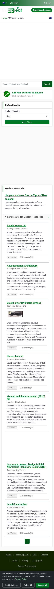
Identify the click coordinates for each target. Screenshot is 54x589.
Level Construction (17, 504)
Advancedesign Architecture (22, 265)
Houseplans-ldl (15, 356)
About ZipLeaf (22, 555)
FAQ (34, 555)
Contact (44, 555)
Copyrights (37, 560)
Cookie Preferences (27, 566)
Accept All (42, 585)
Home (4, 18)
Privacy (25, 560)
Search (47, 84)
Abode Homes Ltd (16, 225)
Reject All (28, 585)
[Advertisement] (27, 50)
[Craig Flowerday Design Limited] (27, 314)
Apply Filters (27, 122)
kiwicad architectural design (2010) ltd (26, 397)
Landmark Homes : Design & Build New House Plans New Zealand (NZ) (26, 465)
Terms (14, 560)
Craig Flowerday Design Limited (24, 302)
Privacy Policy (21, 579)
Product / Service (12, 111)
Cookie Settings (11, 585)
